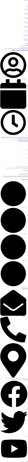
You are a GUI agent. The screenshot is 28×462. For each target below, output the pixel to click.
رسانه (15, 48)
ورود (5, 48)
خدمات (19, 48)
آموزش (17, 48)
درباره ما (14, 48)
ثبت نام (7, 48)
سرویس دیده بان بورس (16, 139)
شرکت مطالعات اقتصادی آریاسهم (23, 47)
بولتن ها (21, 48)
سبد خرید (9, 48)
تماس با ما (11, 48)
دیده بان (23, 48)
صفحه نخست (26, 48)
